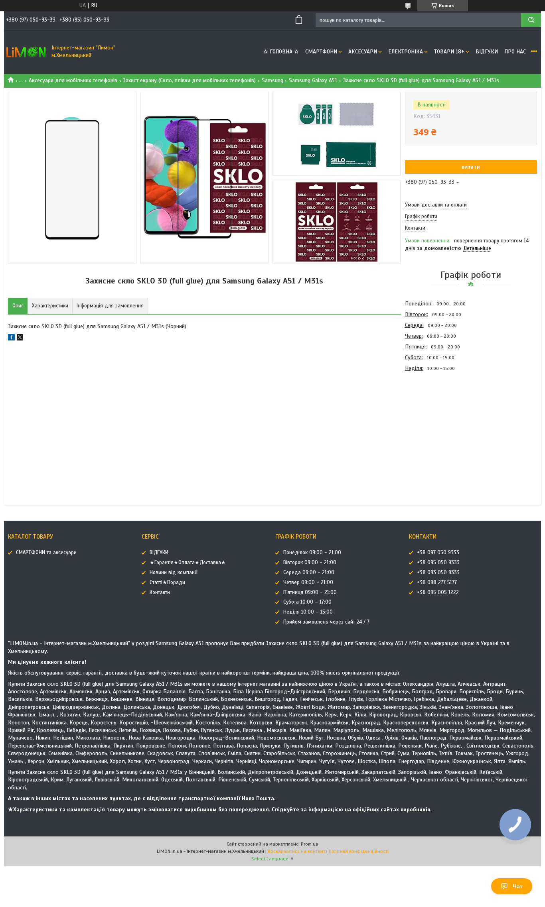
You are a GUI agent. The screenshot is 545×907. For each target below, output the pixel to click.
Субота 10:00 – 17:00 (307, 602)
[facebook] (11, 338)
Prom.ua (309, 844)
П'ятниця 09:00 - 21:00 (310, 592)
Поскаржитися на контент (296, 851)
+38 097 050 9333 (438, 552)
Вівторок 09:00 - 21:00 (309, 562)
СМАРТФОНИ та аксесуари (46, 552)
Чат (518, 886)
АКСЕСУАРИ (362, 51)
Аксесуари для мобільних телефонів (73, 80)
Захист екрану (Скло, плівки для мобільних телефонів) (189, 80)
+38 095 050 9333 (438, 562)
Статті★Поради (167, 582)
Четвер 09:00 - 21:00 (308, 582)
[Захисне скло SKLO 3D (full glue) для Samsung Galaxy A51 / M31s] (433, 417)
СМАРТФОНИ (321, 51)
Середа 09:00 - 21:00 (308, 572)
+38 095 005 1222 (438, 592)
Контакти (160, 592)
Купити (471, 167)
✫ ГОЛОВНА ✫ (281, 51)
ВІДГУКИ (487, 51)
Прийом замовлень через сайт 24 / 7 (326, 622)
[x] (20, 338)
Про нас (515, 51)
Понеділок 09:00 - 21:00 (312, 552)
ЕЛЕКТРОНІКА (405, 51)
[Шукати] (531, 20)
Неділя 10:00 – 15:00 (308, 612)
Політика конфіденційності (359, 851)
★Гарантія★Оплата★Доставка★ (188, 562)
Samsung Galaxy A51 (313, 80)
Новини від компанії (173, 572)
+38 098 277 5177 (437, 582)
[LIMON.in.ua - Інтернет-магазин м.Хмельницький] (26, 52)
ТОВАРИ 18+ (449, 51)
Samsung (272, 80)
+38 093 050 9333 (438, 572)
